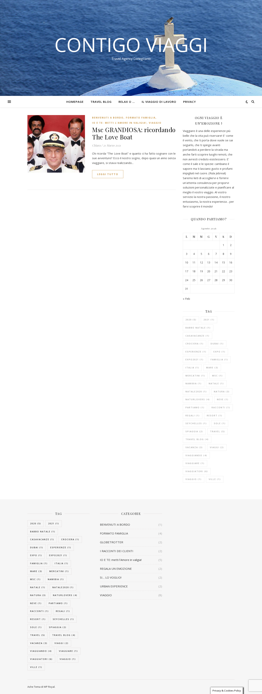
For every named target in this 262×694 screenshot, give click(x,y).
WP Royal (49, 686)
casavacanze (197, 335)
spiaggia (194, 431)
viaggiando (196, 455)
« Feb (186, 298)
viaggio (193, 479)
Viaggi (217, 447)
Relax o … (127, 102)
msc (217, 375)
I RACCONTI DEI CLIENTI (116, 551)
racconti (221, 407)
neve (222, 399)
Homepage (75, 102)
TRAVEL (217, 431)
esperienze (195, 351)
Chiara (96, 145)
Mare (212, 367)
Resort (214, 415)
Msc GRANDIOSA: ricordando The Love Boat (134, 133)
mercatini (195, 375)
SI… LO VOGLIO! (110, 577)
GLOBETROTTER (111, 542)
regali (192, 415)
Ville (215, 479)
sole (220, 423)
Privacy (189, 102)
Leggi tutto (107, 174)
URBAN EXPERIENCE (114, 586)
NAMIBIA (193, 383)
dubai (217, 343)
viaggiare (194, 463)
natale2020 (196, 391)
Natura (222, 391)
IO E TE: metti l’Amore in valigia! (119, 122)
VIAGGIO (155, 122)
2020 (190, 319)
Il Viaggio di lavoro (159, 102)
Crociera (194, 343)
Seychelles (196, 423)
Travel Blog (101, 102)
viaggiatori (196, 471)
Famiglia (219, 359)
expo (219, 351)
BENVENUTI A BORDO (108, 117)
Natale (216, 383)
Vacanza (194, 447)
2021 (209, 319)
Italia (192, 367)
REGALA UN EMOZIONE (116, 569)
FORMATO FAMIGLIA (141, 117)
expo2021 (194, 359)
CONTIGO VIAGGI (131, 44)
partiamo (194, 407)
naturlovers (197, 399)
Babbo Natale (198, 327)
